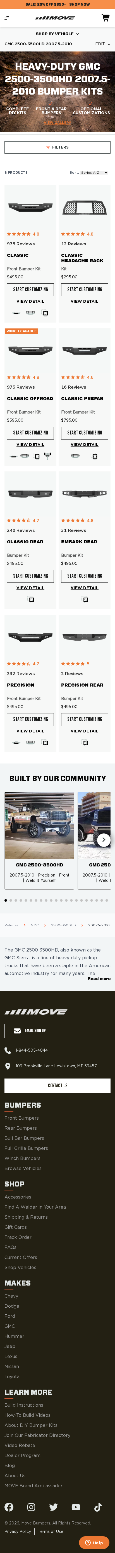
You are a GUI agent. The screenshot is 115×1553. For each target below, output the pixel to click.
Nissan (11, 1366)
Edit (100, 44)
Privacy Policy (17, 1532)
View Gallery (57, 122)
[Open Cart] (106, 17)
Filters (60, 147)
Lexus (10, 1356)
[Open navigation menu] (6, 18)
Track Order (18, 1237)
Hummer (14, 1336)
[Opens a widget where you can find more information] (94, 1543)
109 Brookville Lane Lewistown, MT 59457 (56, 1066)
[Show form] (77, 34)
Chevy (11, 1296)
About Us (14, 1476)
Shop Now (79, 4)
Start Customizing (30, 289)
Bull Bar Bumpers (24, 1138)
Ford (9, 1316)
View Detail (30, 302)
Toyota (12, 1377)
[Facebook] (8, 1507)
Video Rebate (19, 1445)
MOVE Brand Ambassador (33, 1486)
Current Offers (20, 1257)
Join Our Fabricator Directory (37, 1435)
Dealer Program (22, 1455)
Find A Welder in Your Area (35, 1207)
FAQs (10, 1247)
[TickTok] (98, 1507)
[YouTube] (75, 1507)
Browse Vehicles (23, 1168)
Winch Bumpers (22, 1158)
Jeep (9, 1346)
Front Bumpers (21, 1118)
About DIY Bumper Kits (31, 1425)
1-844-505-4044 (32, 1050)
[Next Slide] (104, 840)
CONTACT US (57, 1086)
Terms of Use (50, 1532)
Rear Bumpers (20, 1128)
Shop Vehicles (20, 1267)
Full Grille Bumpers (26, 1148)
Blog (9, 1465)
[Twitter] (53, 1507)
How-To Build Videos (27, 1415)
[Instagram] (31, 1507)
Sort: (74, 172)
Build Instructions (23, 1405)
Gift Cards (15, 1227)
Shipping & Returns (26, 1217)
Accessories (17, 1197)
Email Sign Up (35, 1031)
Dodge (11, 1306)
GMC (9, 1326)
